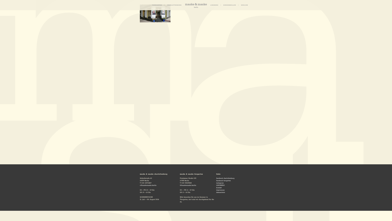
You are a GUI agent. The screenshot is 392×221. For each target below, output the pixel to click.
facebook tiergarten (223, 181)
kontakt (219, 188)
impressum (220, 190)
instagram (220, 183)
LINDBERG (220, 185)
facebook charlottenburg (225, 178)
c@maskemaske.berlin (148, 185)
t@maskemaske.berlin (188, 185)
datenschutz (220, 192)
